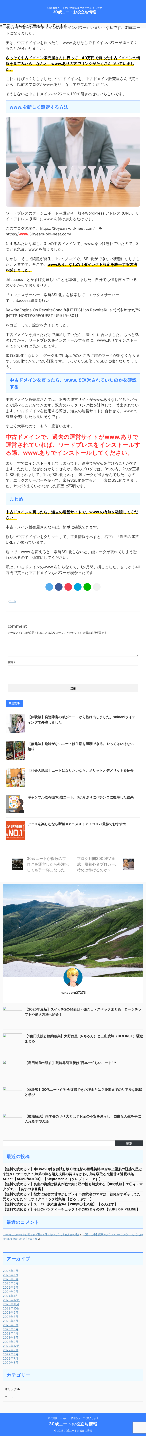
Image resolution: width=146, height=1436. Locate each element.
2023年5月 (10, 1329)
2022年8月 (10, 1354)
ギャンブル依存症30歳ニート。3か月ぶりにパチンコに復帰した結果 (81, 797)
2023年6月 (10, 1325)
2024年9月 (10, 1292)
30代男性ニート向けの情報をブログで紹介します (73, 1418)
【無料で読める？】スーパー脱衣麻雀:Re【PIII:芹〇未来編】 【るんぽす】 (60, 1204)
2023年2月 (10, 1342)
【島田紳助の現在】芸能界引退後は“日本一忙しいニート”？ (71, 1063)
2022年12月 (11, 1346)
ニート (12, 601)
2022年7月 (10, 1358)
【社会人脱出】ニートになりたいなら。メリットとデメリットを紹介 (81, 770)
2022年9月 (10, 1350)
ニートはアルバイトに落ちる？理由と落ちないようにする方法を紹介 (41, 1234)
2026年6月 (10, 1279)
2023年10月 (11, 1308)
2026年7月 (10, 1275)
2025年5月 (10, 1287)
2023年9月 (10, 1312)
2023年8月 (10, 1317)
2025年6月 (10, 1283)
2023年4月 (10, 1333)
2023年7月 (10, 1321)
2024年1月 (10, 1296)
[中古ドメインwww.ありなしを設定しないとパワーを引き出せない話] (78, 587)
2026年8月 (10, 1271)
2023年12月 (11, 1300)
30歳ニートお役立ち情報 (74, 12)
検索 (129, 1143)
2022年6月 (10, 1362)
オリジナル (12, 1389)
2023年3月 (10, 1337)
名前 (11, 662)
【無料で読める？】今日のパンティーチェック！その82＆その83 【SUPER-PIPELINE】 (71, 1209)
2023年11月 (11, 1304)
